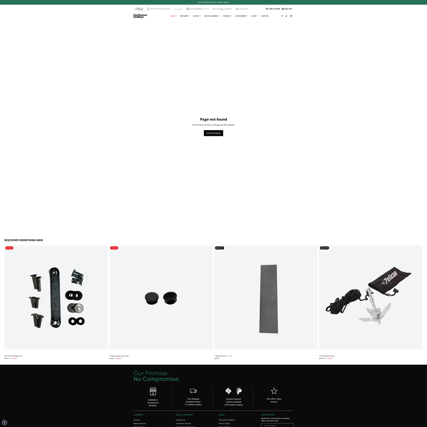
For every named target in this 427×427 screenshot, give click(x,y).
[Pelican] (138, 9)
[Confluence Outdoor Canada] (140, 15)
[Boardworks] (242, 9)
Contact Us (180, 420)
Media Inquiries (139, 423)
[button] (4, 422)
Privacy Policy (225, 423)
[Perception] (197, 9)
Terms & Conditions (227, 420)
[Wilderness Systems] (158, 9)
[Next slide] (209, 297)
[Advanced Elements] (222, 9)
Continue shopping (213, 133)
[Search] (282, 15)
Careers (136, 420)
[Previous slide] (112, 297)
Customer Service (183, 423)
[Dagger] (178, 9)
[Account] (286, 15)
